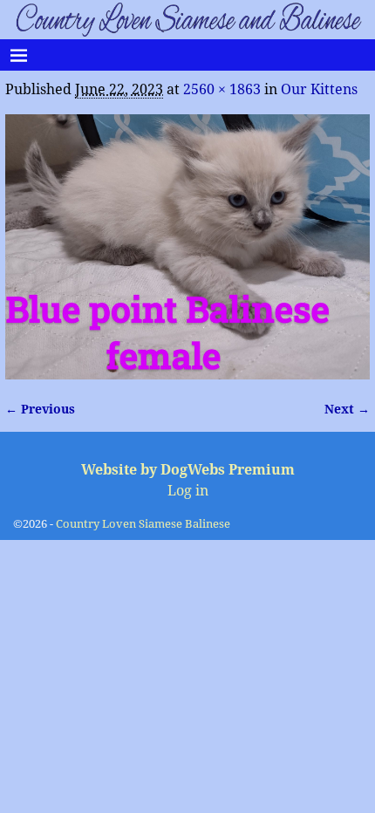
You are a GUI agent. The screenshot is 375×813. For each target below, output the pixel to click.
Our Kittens (319, 89)
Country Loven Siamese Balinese (143, 523)
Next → (347, 409)
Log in (187, 490)
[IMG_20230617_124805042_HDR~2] (187, 246)
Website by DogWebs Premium (188, 469)
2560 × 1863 (222, 89)
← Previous (40, 409)
